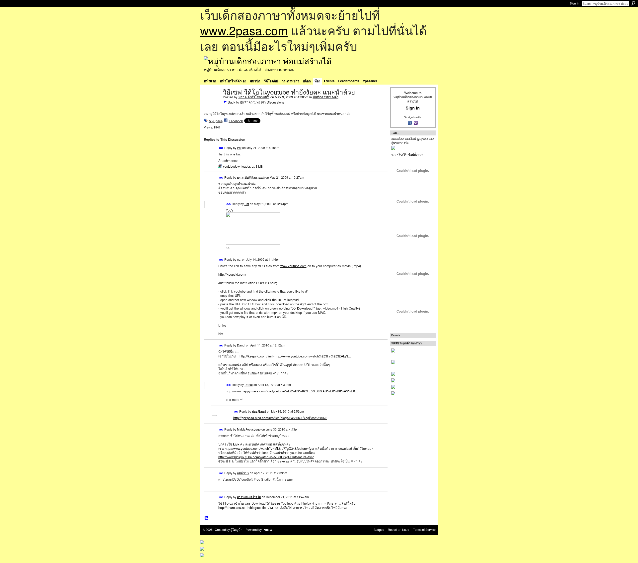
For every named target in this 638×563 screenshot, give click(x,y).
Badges (379, 529)
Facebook (236, 120)
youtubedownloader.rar (238, 166)
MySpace (216, 120)
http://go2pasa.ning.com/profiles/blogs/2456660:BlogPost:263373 (280, 417)
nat (239, 259)
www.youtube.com (293, 265)
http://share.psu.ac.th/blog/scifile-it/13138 (248, 507)
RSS (206, 518)
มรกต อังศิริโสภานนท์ (254, 97)
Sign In (574, 3)
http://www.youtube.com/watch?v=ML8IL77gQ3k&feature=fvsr (269, 448)
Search (633, 3)
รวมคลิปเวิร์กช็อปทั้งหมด (407, 154)
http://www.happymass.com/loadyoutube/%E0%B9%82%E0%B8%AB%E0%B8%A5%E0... (292, 391)
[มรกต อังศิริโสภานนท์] (212, 103)
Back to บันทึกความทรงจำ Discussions (256, 102)
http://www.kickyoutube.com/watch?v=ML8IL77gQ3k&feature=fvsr (266, 456)
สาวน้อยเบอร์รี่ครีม (249, 497)
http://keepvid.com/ (232, 274)
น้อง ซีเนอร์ (259, 411)
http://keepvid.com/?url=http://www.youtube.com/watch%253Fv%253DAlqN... (295, 356)
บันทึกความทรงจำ (325, 97)
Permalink (221, 148)
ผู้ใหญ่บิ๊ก (236, 529)
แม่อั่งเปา (243, 472)
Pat (239, 147)
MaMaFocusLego (249, 429)
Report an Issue (398, 529)
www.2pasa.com (244, 30)
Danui (241, 345)
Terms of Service (424, 529)
